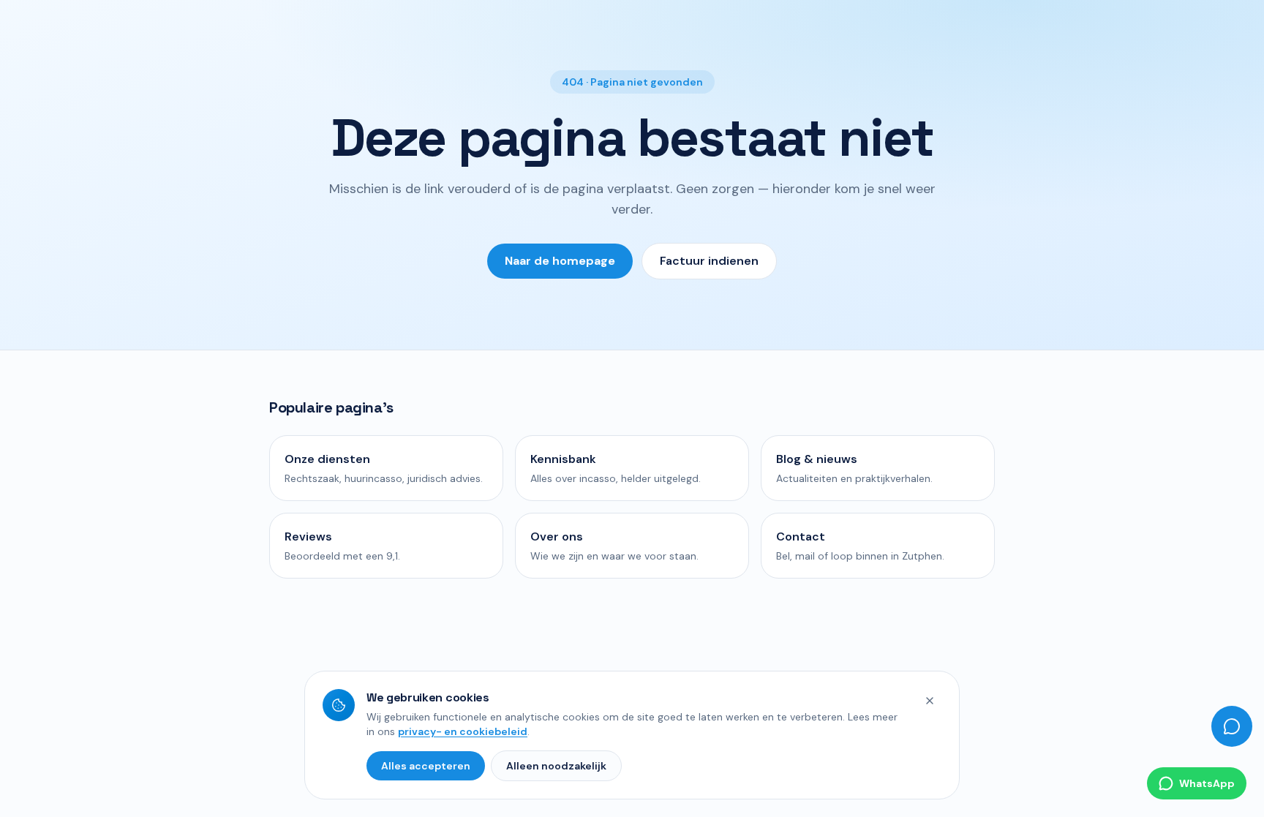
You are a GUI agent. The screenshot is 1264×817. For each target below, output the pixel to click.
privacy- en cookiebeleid (462, 731)
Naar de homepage (560, 260)
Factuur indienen (709, 260)
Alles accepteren (425, 765)
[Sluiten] (929, 700)
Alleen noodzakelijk (556, 765)
